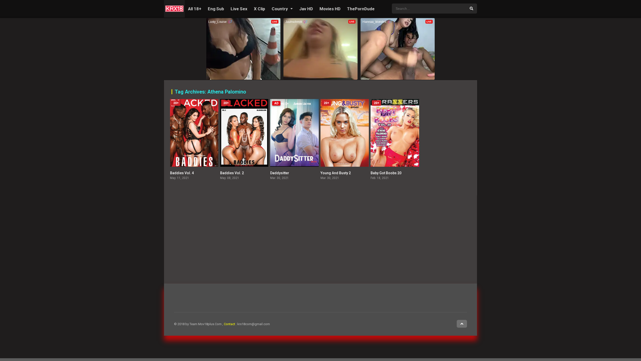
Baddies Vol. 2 (232, 173)
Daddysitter (279, 173)
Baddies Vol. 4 (182, 173)
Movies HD (330, 8)
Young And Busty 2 (335, 173)
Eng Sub (216, 8)
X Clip (259, 8)
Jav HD (306, 8)
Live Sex (239, 8)
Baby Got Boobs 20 (386, 173)
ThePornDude (361, 8)
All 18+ (194, 8)
